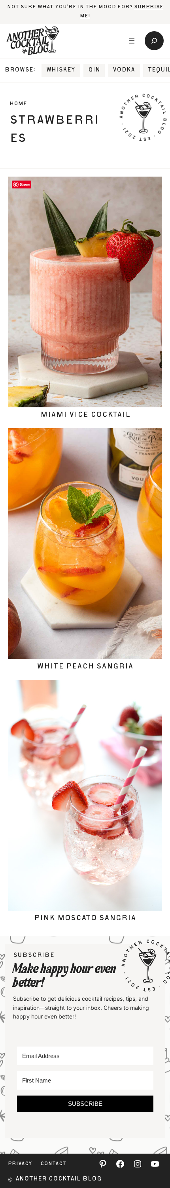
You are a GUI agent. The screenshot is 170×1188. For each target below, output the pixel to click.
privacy (20, 1164)
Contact (53, 1164)
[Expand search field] (154, 40)
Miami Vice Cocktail (85, 415)
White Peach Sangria (85, 666)
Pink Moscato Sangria (85, 918)
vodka (124, 70)
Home (18, 104)
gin (94, 70)
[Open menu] (131, 40)
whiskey (60, 70)
